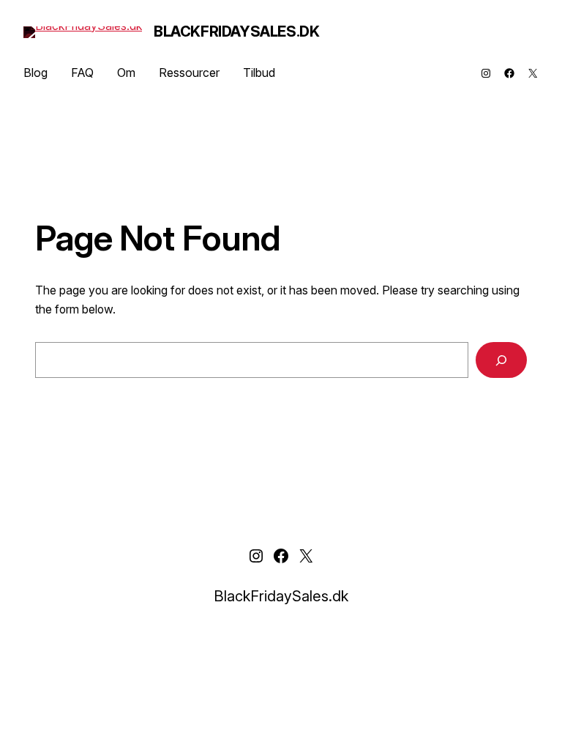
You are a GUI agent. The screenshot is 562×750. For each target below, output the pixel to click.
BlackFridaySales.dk (236, 31)
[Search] (501, 360)
